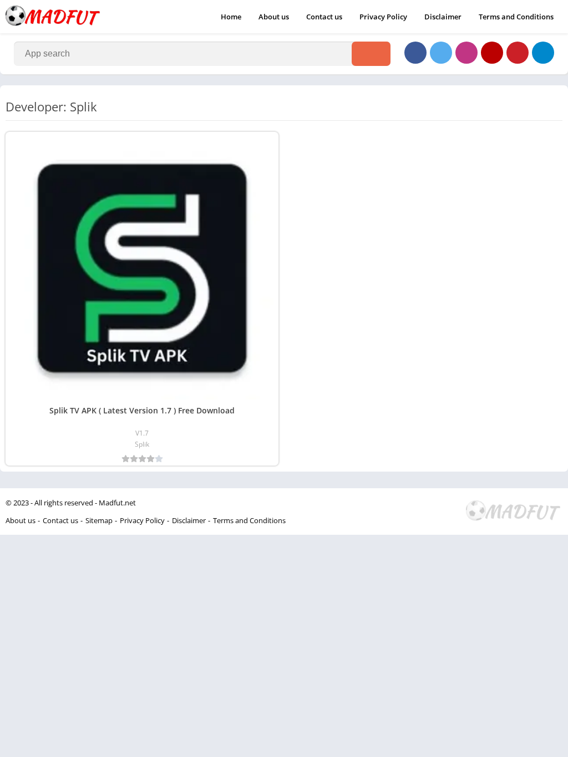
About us (273, 17)
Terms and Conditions (516, 17)
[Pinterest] (517, 53)
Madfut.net (117, 503)
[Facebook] (415, 53)
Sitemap (99, 520)
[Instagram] (466, 53)
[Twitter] (441, 53)
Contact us (324, 17)
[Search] (371, 54)
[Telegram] (543, 53)
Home (231, 17)
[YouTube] (492, 53)
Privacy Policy (383, 17)
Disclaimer (443, 17)
